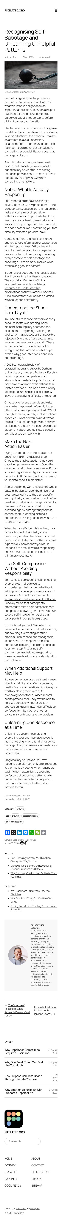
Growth (20, 808)
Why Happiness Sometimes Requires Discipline (22, 1051)
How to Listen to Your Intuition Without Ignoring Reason (45, 1010)
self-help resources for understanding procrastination (25, 288)
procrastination (30, 815)
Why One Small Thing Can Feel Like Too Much (24, 1064)
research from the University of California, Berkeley (30, 601)
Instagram (34, 1208)
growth (15, 815)
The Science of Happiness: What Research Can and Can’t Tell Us (17, 1010)
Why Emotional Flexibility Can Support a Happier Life (23, 1091)
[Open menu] (55, 10)
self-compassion (14, 821)
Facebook (21, 1208)
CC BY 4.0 (14, 843)
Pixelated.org (15, 10)
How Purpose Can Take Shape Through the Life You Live (23, 1077)
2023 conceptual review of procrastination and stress (22, 366)
